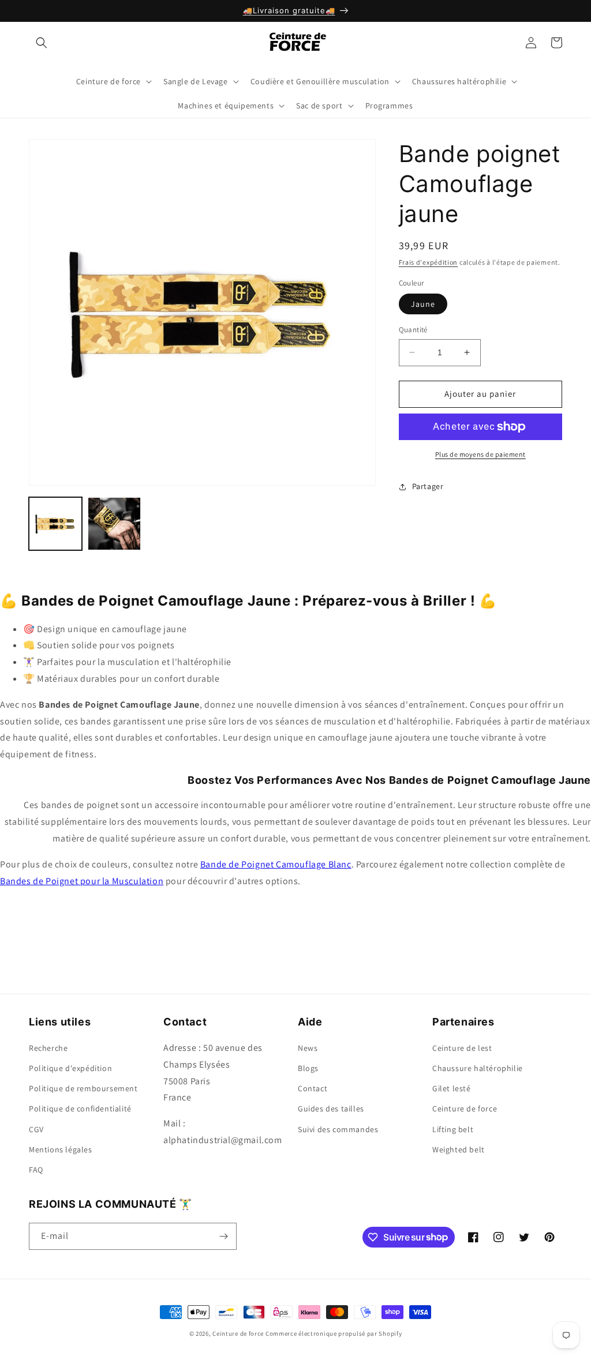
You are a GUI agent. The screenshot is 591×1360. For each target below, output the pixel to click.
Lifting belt (452, 1129)
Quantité (413, 330)
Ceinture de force (464, 1108)
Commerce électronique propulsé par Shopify (333, 1333)
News (307, 1048)
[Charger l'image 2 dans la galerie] (114, 523)
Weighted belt (458, 1149)
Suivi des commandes (338, 1129)
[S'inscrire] (223, 1236)
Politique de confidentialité (80, 1108)
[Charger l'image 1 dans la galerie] (55, 523)
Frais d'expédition (428, 262)
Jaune (423, 304)
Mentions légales (60, 1149)
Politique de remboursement (83, 1088)
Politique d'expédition (70, 1068)
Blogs (308, 1068)
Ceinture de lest (462, 1048)
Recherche (48, 1048)
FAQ (36, 1169)
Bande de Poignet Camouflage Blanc (275, 864)
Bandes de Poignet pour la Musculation (81, 881)
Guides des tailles (331, 1108)
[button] (41, 42)
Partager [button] (428, 486)
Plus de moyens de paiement (480, 454)
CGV (36, 1129)
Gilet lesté (451, 1088)
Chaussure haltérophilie (477, 1068)
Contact (312, 1088)
